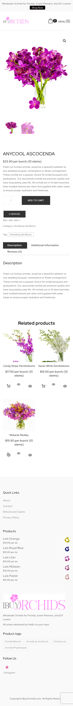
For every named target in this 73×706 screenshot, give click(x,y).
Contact (8, 506)
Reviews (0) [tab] (14, 251)
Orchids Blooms (13, 641)
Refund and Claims (14, 512)
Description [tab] (14, 245)
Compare (14, 214)
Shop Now (37, 7)
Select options (8, 455)
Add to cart (36, 200)
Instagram (9, 672)
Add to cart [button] (8, 386)
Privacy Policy (11, 517)
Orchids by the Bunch (25, 226)
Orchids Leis (60, 641)
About (6, 500)
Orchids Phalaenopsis (16, 647)
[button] (64, 41)
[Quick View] (18, 384)
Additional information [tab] (45, 245)
